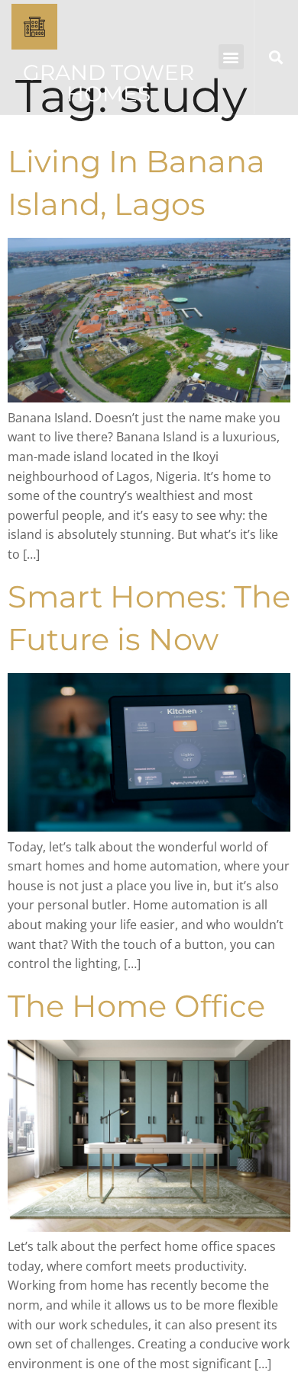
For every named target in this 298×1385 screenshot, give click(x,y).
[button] (231, 56)
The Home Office (136, 1005)
